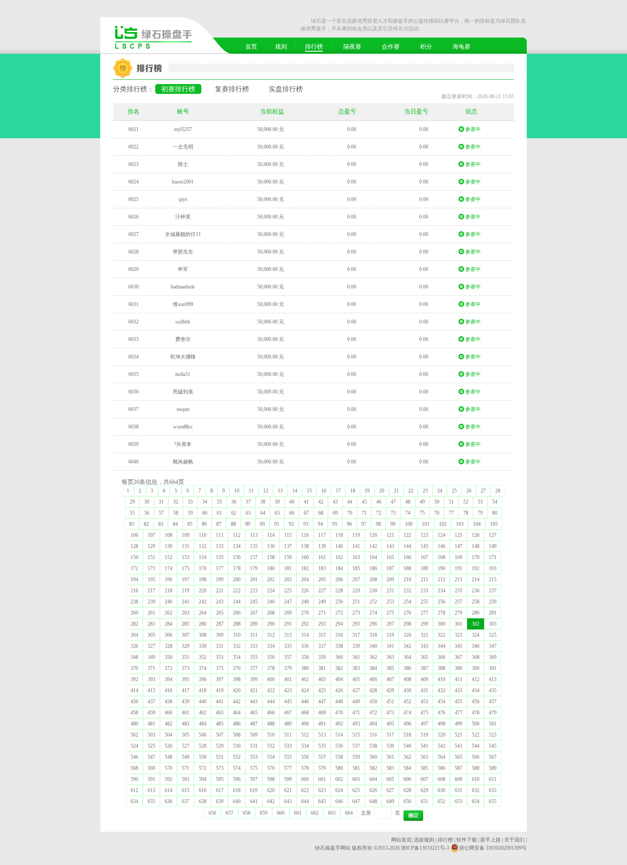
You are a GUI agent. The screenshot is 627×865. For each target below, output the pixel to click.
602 (339, 779)
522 (475, 735)
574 (237, 768)
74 (407, 513)
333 (254, 646)
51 (451, 502)
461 (185, 713)
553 (254, 757)
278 (441, 613)
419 (220, 690)
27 (483, 491)
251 (356, 602)
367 (458, 657)
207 (356, 579)
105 (494, 524)
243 (220, 602)
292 (305, 624)
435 (492, 690)
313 (288, 635)
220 (202, 591)
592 (168, 779)
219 (185, 591)
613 (151, 790)
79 (480, 513)
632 (475, 790)
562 (407, 757)
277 (424, 613)
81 (131, 524)
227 (322, 591)
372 (168, 668)
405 (356, 679)
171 (492, 557)
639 (220, 801)
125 (458, 535)
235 (458, 591)
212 (441, 579)
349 (151, 657)
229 (356, 591)
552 (237, 757)
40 (291, 502)
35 (219, 502)
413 (492, 679)
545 (492, 746)
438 (168, 702)
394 (168, 679)
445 (288, 702)
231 (390, 591)
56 (146, 513)
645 (322, 801)
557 (322, 757)
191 (458, 568)
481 (151, 724)
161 (322, 557)
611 (492, 779)
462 (202, 713)
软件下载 (466, 840)
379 (288, 668)
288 (237, 624)
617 (220, 790)
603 (356, 779)
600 (305, 779)
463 (220, 713)
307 (185, 635)
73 (393, 513)
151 (151, 557)
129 (151, 546)
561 (390, 757)
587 (458, 768)
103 (460, 524)
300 (441, 624)
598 (271, 779)
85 (189, 524)
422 (271, 690)
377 (254, 668)
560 (373, 757)
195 (151, 579)
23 (425, 491)
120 (373, 535)
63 (248, 513)
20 (381, 491)
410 (441, 679)
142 (373, 546)
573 (220, 768)
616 (202, 790)
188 (407, 568)
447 (322, 702)
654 (475, 801)
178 (237, 568)
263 (185, 613)
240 (168, 602)
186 (373, 568)
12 (265, 491)
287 (220, 624)
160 (305, 557)
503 (151, 735)
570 (168, 768)
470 (339, 713)
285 (185, 624)
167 (424, 557)
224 (271, 591)
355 (254, 657)
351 (185, 657)
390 (475, 668)
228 (339, 591)
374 (202, 668)
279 (458, 613)
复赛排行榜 (232, 89)
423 (288, 690)
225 (288, 591)
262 (168, 613)
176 (202, 568)
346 (475, 646)
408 (407, 679)
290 (271, 624)
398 (237, 679)
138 (305, 546)
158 (271, 557)
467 (288, 713)
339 (356, 646)
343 (424, 646)
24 (439, 491)
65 (277, 513)
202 (271, 579)
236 (475, 591)
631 (458, 790)
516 (373, 735)
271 (322, 613)
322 (441, 635)
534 (305, 746)
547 (151, 757)
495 (390, 724)
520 (441, 735)
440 (202, 702)
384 (373, 668)
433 (458, 690)
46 (378, 502)
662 (315, 813)
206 (339, 579)
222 (237, 591)
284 (168, 624)
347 (492, 646)
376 (237, 668)
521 (458, 735)
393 (151, 679)
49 (422, 502)
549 (185, 757)
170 (475, 557)
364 (407, 657)
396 (202, 679)
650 (407, 801)
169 (458, 557)
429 (390, 690)
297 (390, 624)
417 (185, 690)
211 (424, 579)
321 (424, 635)
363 (390, 657)
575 (254, 768)
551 (220, 757)
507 (220, 735)
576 (271, 768)
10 (236, 491)
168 (441, 557)
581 (356, 768)
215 (492, 579)
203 (288, 579)
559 (356, 757)
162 (339, 557)
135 (254, 546)
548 (168, 757)
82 (146, 524)
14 (294, 491)
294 (339, 624)
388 (441, 668)
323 (458, 635)
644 (305, 801)
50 (436, 502)
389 (458, 668)
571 (185, 768)
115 (288, 535)
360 (339, 657)
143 (390, 546)
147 (458, 546)
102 (443, 524)
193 (492, 568)
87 (218, 524)
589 (492, 768)
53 (480, 502)
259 (492, 602)
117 (322, 535)
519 (424, 735)
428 (373, 690)
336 (305, 646)
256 (441, 602)
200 (237, 579)
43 (335, 502)
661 (298, 813)
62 (233, 513)
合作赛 (391, 47)
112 (237, 535)
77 (451, 513)
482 (168, 724)
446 (305, 702)
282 (134, 624)
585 (424, 768)
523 (492, 735)
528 (202, 746)
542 (441, 746)
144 (407, 546)
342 (407, 646)
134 (237, 546)
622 (305, 790)
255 (424, 602)
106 (134, 535)
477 (458, 713)
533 (288, 746)
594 (202, 779)
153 (185, 557)
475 (424, 713)
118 (339, 535)
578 (305, 768)
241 (185, 602)
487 (254, 724)
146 (441, 546)
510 (271, 735)
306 (168, 635)
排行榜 (314, 47)
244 (237, 602)
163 (356, 557)
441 (220, 702)
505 (185, 735)
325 (492, 635)
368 (475, 657)
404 (339, 679)
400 (271, 679)
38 (262, 502)
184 (339, 568)
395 (185, 679)
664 (349, 813)
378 (271, 668)
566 (475, 757)
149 (492, 546)
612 (134, 790)
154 (202, 557)
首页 (251, 47)
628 (407, 790)
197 (185, 579)
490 (305, 724)
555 (288, 757)
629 (424, 790)
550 (202, 757)
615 (185, 790)
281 (492, 613)
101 (426, 524)
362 (373, 657)
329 (185, 646)
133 (220, 546)
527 (185, 746)
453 (424, 702)
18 (352, 491)
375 (220, 668)
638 (202, 801)
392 (134, 679)
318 (373, 635)
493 (356, 724)
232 (407, 591)
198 (202, 579)
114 (271, 535)
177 (220, 568)
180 (271, 568)
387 (424, 668)
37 (248, 502)
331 (220, 646)
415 (151, 690)
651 (424, 801)
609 (458, 779)
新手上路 (490, 840)
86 (204, 524)
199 (220, 579)
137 (288, 546)
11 (251, 491)
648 (373, 801)
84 (175, 524)
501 (492, 724)
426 (339, 690)
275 (390, 613)
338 (339, 646)
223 (254, 591)
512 (305, 735)
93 (305, 524)
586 (441, 768)
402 (305, 679)
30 (146, 502)
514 (339, 735)
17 (338, 491)
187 (390, 568)
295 (356, 624)
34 (204, 502)
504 (168, 735)
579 (322, 768)
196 (168, 579)
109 (185, 535)
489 (288, 724)
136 (271, 546)
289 (254, 624)
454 (441, 702)
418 (202, 690)
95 (334, 524)
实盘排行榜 (286, 89)
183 (322, 568)
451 (390, 702)
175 (185, 568)
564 (441, 757)
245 (254, 602)
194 (134, 579)
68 (320, 513)
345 (458, 646)
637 (185, 801)
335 (288, 646)
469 (322, 713)
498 (441, 724)
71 (364, 513)
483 (185, 724)
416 (168, 690)
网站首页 (401, 840)
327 (151, 646)
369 (492, 657)
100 (408, 524)
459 (151, 713)
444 (271, 702)
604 (373, 779)
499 (458, 724)
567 (492, 757)
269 (288, 613)
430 (407, 690)
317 (356, 635)
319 (390, 635)
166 (407, 557)
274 (373, 613)
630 (441, 790)
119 (356, 535)
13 (280, 491)
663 (332, 813)
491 (322, 724)
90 (262, 524)
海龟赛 (461, 47)
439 (185, 702)
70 (349, 513)
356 (271, 657)
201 (254, 579)
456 (475, 702)
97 (363, 524)
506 (202, 735)
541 (424, 746)
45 (364, 502)
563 (424, 757)
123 (424, 535)
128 (134, 546)
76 (436, 513)
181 (288, 568)
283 (151, 624)
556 (305, 757)
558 (339, 757)
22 (410, 491)
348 (134, 657)
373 (185, 668)
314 (305, 635)
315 (322, 635)
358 (305, 657)
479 (492, 713)
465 (254, 713)
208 (373, 579)
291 (288, 624)
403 (322, 679)
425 (322, 690)
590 (134, 779)
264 (202, 613)
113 (254, 535)
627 (390, 790)
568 (134, 768)
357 (288, 657)
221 (220, 591)
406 (373, 679)
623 (322, 790)
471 (356, 713)
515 (356, 735)
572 (202, 768)
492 (339, 724)
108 (168, 535)
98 (378, 524)
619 (254, 790)
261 (151, 613)
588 (475, 768)
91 (276, 524)
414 (134, 690)
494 (373, 724)
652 (441, 801)
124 (441, 535)
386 (407, 668)
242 (202, 602)
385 (390, 668)
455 (458, 702)
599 (288, 779)
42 (320, 502)
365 (424, 657)
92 (291, 524)
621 (288, 790)
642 (271, 801)
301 (458, 624)
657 (229, 813)
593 (185, 779)
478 (475, 713)
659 (263, 813)
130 (168, 546)
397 (220, 679)
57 (161, 513)
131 (185, 546)
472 (373, 713)
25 (454, 491)
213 (458, 579)
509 (254, 735)
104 (477, 524)
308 (202, 635)
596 (237, 779)
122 (407, 535)
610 (475, 779)
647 (356, 801)
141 (356, 546)
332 (237, 646)
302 (475, 624)
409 (424, 679)
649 (390, 801)
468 (305, 713)
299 (424, 624)
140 (339, 546)
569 (151, 768)
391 (492, 668)
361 (356, 657)
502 (134, 735)
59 (190, 513)
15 (309, 491)
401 (288, 679)
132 (202, 546)
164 (373, 557)
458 (134, 713)
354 (237, 657)
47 (393, 502)
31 (161, 502)
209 (390, 579)
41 (306, 502)
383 (356, 668)
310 (237, 635)
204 (305, 579)
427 (356, 690)
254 (407, 602)
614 (168, 790)
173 (151, 568)
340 (373, 646)
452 (407, 702)
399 (254, 679)
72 (378, 513)
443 (254, 702)
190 (441, 568)
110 (202, 535)
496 (407, 724)
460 (168, 713)
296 (373, 624)
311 (254, 635)
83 (160, 524)
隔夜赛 (352, 47)
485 (220, 724)
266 (237, 613)
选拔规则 (424, 840)
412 (475, 679)
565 (458, 757)
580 (339, 768)
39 (277, 502)
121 (390, 535)
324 (475, 635)
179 (254, 568)
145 (424, 546)
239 (151, 602)
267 (254, 613)
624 (339, 790)
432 (441, 690)
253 (390, 602)
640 (237, 801)
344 (441, 646)
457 (492, 702)
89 (247, 524)
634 (134, 801)
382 (339, 668)
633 (492, 790)
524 (134, 746)
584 (407, 768)
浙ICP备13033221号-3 (425, 848)
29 (132, 502)
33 (190, 502)
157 (254, 557)
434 (475, 690)
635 (151, 801)
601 (322, 779)
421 (254, 690)
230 (373, 591)
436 (134, 702)
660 (280, 813)
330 (202, 646)
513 (322, 735)
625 (356, 790)
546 (134, 757)
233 (424, 591)
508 (237, 735)
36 (233, 502)
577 (288, 768)
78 (465, 513)
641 (254, 801)
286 (202, 624)
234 (441, 591)
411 (458, 679)
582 (373, 768)
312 (271, 635)
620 (271, 790)
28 (497, 491)
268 (271, 613)
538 (373, 746)
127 (492, 535)
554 (271, 757)
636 (168, 801)
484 (202, 724)
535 (322, 746)
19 (367, 491)
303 (492, 624)
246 (271, 602)
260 (134, 613)
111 (220, 535)
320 (407, 635)
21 (396, 491)
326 (134, 646)
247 (288, 602)
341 (390, 646)
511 (288, 735)
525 (151, 746)
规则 (281, 47)
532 (271, 746)
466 (271, 713)
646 (339, 801)
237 (492, 591)
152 (168, 557)
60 (204, 513)
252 (373, 602)
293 (322, 624)
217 (151, 591)
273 (356, 613)
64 (262, 513)
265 (220, 613)
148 (475, 546)
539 (390, 746)
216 (134, 591)
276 (407, 613)
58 (175, 513)
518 (407, 735)
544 (475, 746)
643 (288, 801)
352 (202, 657)
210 (407, 579)
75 (422, 513)
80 (494, 513)
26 (468, 491)
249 (322, 602)
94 (320, 524)
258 (475, 602)
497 (424, 724)
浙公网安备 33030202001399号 (493, 848)
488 (271, 724)
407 (390, 679)
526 (168, 746)
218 (168, 591)
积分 (426, 47)
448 (339, 702)
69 (335, 513)
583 (390, 768)
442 (237, 702)
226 (305, 591)
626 (373, 790)
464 (237, 713)
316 (339, 635)
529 (220, 746)
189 (424, 568)
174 (168, 568)
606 (407, 779)
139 (322, 546)
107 (151, 535)
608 (441, 779)
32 (175, 502)
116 (305, 535)
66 (291, 513)
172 (134, 568)
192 (475, 568)
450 (373, 702)
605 (390, 779)
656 (212, 813)
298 (407, 624)
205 (322, 579)
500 (475, 724)
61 (219, 513)
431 (424, 690)
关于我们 (514, 840)
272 (339, 613)
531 (254, 746)
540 (407, 746)
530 (237, 746)
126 (475, 535)
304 (134, 635)
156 (237, 557)
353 (220, 657)
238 (134, 602)
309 (220, 635)
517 (390, 735)
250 (339, 602)
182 (305, 568)
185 (356, 568)
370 (134, 668)
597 (254, 779)
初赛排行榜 (178, 89)
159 (288, 557)
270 (305, 613)
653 (458, 801)
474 (407, 713)
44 (349, 502)
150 (134, 557)
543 (458, 746)
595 (220, 779)
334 (271, 646)
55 (132, 513)
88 (233, 524)
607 (424, 779)
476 (441, 713)
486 (237, 724)
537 (356, 746)
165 (390, 557)
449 (356, 702)
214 (475, 579)
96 (349, 524)
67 (306, 513)
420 (237, 690)
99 (392, 524)
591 (151, 779)
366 (441, 657)
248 (305, 602)
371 (151, 668)
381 (322, 668)
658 (246, 813)
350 (168, 657)
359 (322, 657)
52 (465, 502)
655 (492, 801)
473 (390, 713)
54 (494, 502)
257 (458, 602)
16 (323, 491)
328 (168, 646)
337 (322, 646)
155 (220, 557)
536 (339, 746)
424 (305, 690)
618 (237, 790)
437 (151, 702)
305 (151, 635)
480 (134, 724)
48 (407, 502)
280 (475, 613)
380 (305, 668)
